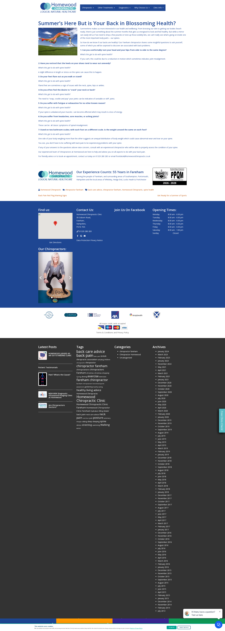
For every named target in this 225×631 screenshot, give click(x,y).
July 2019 (161, 436)
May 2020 (162, 404)
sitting (84, 421)
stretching (87, 424)
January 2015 (163, 598)
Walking (105, 424)
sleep (90, 421)
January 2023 (163, 361)
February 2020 (164, 414)
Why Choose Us (141, 7)
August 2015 (163, 582)
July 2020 (161, 398)
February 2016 (164, 564)
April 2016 (162, 557)
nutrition (86, 418)
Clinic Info (158, 7)
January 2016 (163, 567)
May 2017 (162, 517)
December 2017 (164, 495)
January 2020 (163, 417)
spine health (149, 189)
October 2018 (163, 464)
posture (98, 417)
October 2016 (163, 539)
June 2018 (162, 476)
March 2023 (163, 354)
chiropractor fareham (74, 189)
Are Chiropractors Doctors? (57, 406)
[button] (55, 223)
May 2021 (162, 367)
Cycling (78, 377)
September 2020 (165, 392)
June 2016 (162, 551)
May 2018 (162, 479)
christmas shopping (101, 373)
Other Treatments (106, 7)
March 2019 (163, 448)
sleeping (96, 421)
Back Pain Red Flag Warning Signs (52, 195)
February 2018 (164, 489)
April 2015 (162, 592)
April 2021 (162, 370)
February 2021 (164, 376)
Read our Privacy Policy (136, 628)
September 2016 (165, 542)
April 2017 (162, 520)
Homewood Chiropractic (50, 189)
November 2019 (164, 423)
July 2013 (161, 611)
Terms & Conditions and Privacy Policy (112, 332)
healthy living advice (88, 390)
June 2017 (162, 514)
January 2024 (163, 351)
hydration (94, 411)
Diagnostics (124, 7)
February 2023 (164, 357)
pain (91, 418)
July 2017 (161, 511)
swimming (96, 425)
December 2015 (164, 570)
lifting (101, 411)
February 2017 (164, 526)
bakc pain (97, 356)
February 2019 (164, 451)
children (107, 359)
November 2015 (164, 573)
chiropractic (80, 363)
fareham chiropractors (84, 384)
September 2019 (165, 429)
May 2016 (162, 554)
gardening (88, 387)
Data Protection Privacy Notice (89, 240)
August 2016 (163, 545)
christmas (90, 373)
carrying (101, 359)
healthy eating (98, 387)
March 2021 (163, 373)
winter (78, 428)
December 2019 (164, 420)
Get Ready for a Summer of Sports (172, 195)
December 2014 (164, 601)
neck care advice (92, 414)
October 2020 (163, 389)
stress (78, 425)
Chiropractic (87, 7)
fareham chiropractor (92, 380)
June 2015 (162, 589)
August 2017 (163, 507)
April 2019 (162, 445)
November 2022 (164, 364)
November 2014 (164, 604)
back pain (84, 355)
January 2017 (163, 529)
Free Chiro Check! (222, 420)
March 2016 (163, 561)
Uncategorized (126, 357)
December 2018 (164, 457)
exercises (102, 377)
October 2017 (163, 501)
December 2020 (164, 382)
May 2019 (162, 442)
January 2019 (163, 454)
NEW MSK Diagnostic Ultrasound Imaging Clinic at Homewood (60, 395)
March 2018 (163, 486)
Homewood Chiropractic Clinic (90, 398)
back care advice (95, 189)
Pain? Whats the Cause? (59, 374)
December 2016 (164, 532)
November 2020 (164, 386)
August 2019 (163, 432)
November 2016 (164, 536)
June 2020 (162, 401)
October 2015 (163, 576)
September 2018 (165, 467)
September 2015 (165, 579)
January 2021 (163, 379)
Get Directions (55, 242)
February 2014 (164, 608)
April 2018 (162, 482)
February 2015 (164, 595)
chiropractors (82, 369)
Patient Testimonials (48, 367)
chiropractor (90, 362)
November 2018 (164, 461)
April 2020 (162, 407)
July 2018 (161, 473)
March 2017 (163, 523)
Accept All (171, 627)
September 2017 (165, 504)
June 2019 (162, 439)
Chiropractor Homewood (130, 354)
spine (103, 421)
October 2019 (163, 426)
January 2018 (163, 492)
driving (84, 376)
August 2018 (163, 470)
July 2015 (161, 586)
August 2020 (163, 395)
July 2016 (161, 548)
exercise (93, 376)
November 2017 (164, 498)
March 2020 (163, 411)
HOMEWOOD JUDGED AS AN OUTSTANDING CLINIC (60, 354)
